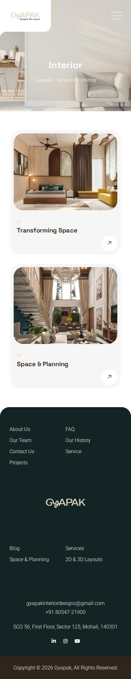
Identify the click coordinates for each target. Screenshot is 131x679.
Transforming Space (47, 230)
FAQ (70, 429)
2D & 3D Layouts (84, 559)
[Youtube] (77, 641)
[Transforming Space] (109, 243)
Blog (15, 548)
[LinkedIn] (53, 641)
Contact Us (22, 451)
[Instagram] (65, 641)
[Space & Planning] (109, 377)
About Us (20, 429)
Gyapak (63, 668)
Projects (19, 463)
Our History (78, 440)
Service (73, 451)
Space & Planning (42, 364)
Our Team (20, 440)
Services (75, 548)
